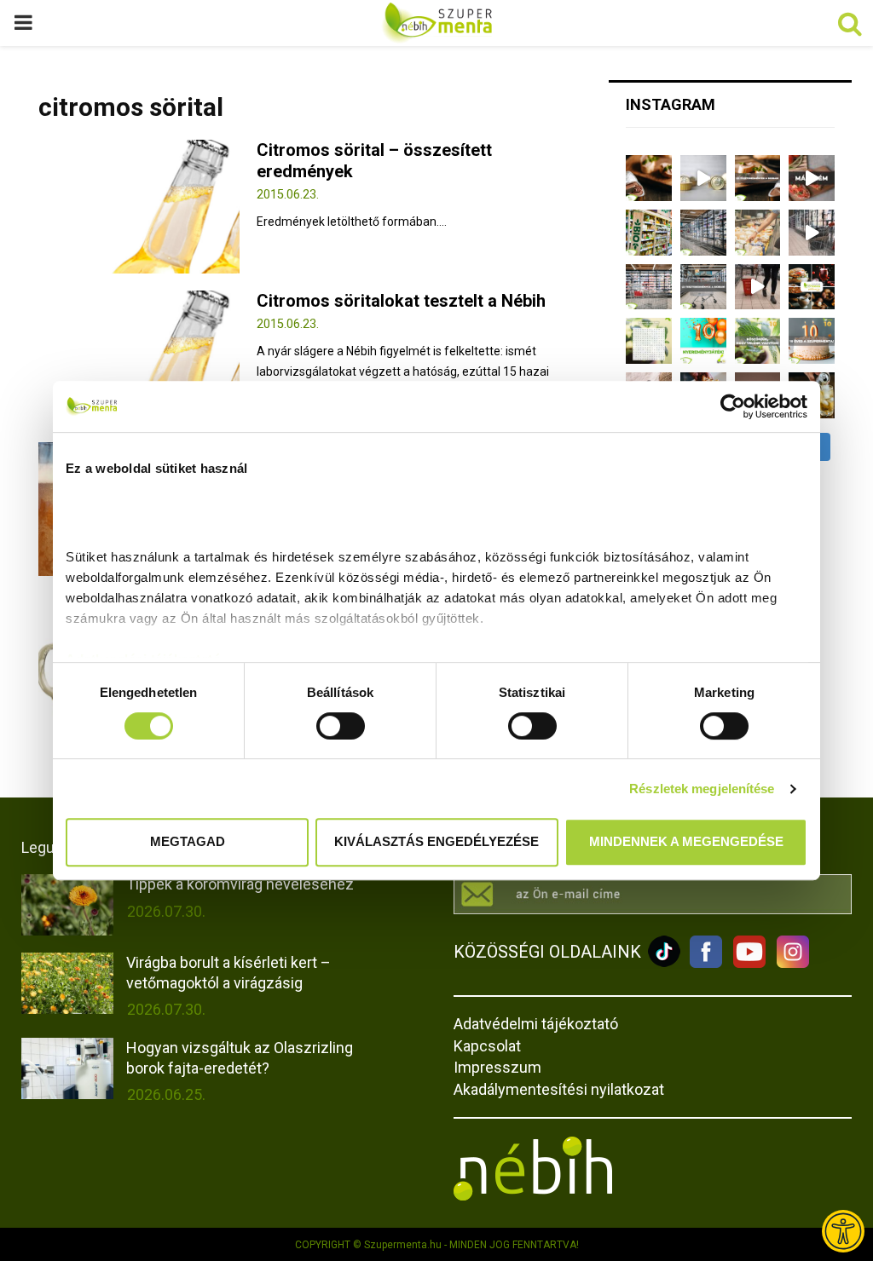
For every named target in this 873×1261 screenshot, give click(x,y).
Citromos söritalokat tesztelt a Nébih (401, 301)
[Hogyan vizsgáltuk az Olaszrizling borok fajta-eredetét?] (67, 1068)
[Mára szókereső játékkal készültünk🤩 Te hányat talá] (649, 341)
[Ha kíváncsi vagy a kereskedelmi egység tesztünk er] (812, 233)
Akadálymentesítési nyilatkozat (559, 1089)
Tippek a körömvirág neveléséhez (240, 884)
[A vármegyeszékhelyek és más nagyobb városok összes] (649, 287)
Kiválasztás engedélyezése (436, 841)
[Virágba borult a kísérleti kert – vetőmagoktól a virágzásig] (67, 983)
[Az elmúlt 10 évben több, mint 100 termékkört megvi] (812, 287)
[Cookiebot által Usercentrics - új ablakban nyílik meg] (732, 406)
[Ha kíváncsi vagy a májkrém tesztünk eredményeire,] (703, 178)
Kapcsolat (487, 1046)
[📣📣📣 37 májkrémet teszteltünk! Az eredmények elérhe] (758, 178)
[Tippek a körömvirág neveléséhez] (67, 905)
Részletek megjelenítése (701, 788)
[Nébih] (533, 1196)
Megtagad (187, 841)
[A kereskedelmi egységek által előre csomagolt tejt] (758, 233)
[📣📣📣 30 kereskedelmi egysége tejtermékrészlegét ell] (703, 287)
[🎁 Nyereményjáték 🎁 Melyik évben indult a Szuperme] (703, 341)
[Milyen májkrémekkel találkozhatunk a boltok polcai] (649, 178)
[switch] (340, 726)
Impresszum (497, 1067)
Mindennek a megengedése (686, 841)
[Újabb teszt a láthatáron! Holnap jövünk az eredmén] (812, 178)
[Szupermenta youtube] (745, 963)
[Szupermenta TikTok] (664, 963)
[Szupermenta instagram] (788, 963)
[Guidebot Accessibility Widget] (843, 1231)
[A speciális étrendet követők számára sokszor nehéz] (649, 233)
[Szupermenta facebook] (706, 963)
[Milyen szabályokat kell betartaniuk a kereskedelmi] (703, 233)
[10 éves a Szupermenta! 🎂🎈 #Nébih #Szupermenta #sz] (812, 341)
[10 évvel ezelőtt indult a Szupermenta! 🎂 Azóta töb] (758, 341)
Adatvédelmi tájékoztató (536, 1024)
